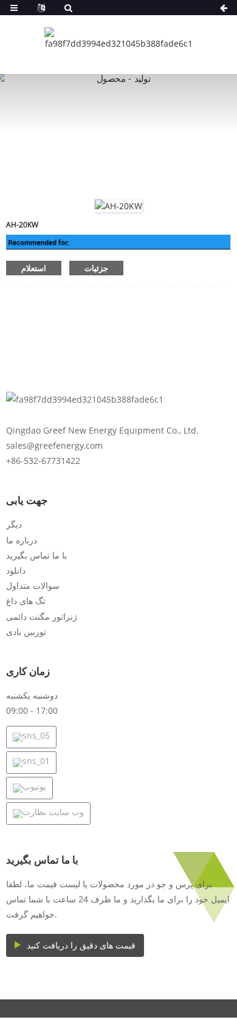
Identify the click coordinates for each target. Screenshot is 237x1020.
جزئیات (96, 268)
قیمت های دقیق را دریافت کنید (81, 945)
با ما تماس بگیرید (36, 555)
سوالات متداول (33, 585)
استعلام (33, 268)
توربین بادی (26, 631)
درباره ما (21, 540)
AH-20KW (22, 225)
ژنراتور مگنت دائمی (41, 616)
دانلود (16, 570)
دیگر (14, 524)
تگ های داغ (26, 600)
